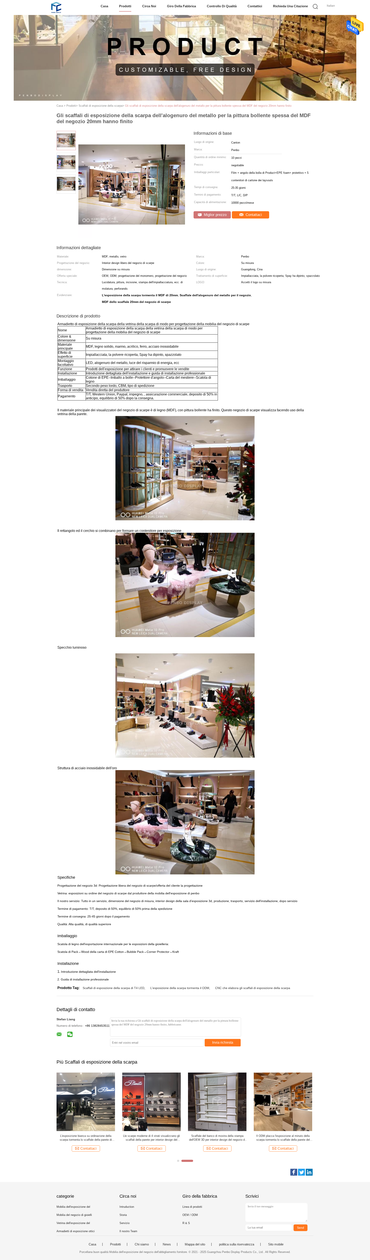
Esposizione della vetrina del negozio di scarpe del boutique (151, 1137)
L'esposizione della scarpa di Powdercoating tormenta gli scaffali (85, 1137)
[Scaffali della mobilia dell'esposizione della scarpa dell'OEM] (217, 1101)
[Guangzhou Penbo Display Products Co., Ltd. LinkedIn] (309, 1172)
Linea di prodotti (192, 1206)
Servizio (124, 1223)
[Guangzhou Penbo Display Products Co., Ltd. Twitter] (301, 1172)
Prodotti (125, 6)
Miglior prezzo (215, 215)
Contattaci (253, 215)
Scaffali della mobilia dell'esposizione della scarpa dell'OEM (217, 1137)
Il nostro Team (128, 1231)
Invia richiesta (222, 1042)
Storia (123, 1215)
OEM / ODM (190, 1215)
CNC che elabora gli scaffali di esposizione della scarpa (252, 988)
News (167, 1244)
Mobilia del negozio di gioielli (74, 1215)
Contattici (255, 6)
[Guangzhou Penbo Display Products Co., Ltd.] (56, 7)
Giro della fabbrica (181, 6)
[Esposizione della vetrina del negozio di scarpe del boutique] (151, 1101)
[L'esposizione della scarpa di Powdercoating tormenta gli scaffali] (86, 1101)
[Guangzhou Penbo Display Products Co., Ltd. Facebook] (293, 1172)
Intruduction (126, 1206)
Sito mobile (275, 1244)
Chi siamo (142, 1244)
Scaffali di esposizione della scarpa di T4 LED (113, 988)
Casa (104, 6)
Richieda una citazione (290, 6)
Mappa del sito (195, 1244)
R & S (186, 1223)
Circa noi (149, 6)
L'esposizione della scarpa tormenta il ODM (179, 988)
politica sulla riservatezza (236, 1244)
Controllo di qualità (222, 6)
